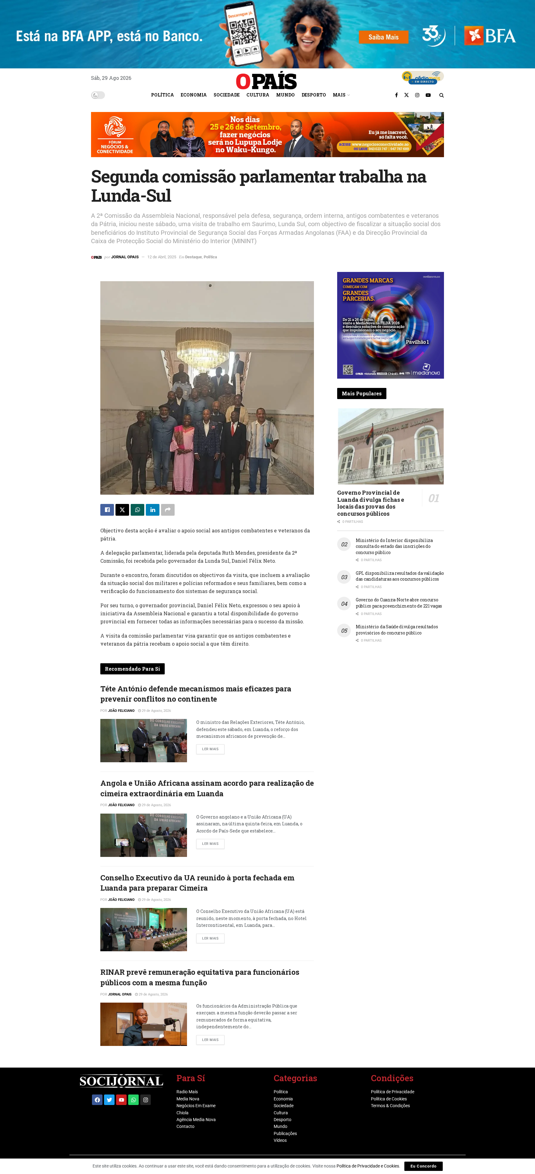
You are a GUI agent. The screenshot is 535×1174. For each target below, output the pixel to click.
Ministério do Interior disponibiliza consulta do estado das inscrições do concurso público (394, 546)
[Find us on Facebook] (396, 95)
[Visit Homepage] (266, 78)
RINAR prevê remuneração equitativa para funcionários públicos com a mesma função (199, 977)
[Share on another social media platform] (168, 510)
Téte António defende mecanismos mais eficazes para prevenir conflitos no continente (195, 694)
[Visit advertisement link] (267, 139)
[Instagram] (145, 1099)
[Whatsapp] (133, 1099)
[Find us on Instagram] (417, 95)
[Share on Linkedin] (152, 510)
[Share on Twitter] (122, 510)
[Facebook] (97, 1099)
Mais (339, 95)
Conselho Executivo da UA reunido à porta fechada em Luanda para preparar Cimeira (197, 883)
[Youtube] (121, 1099)
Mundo (285, 95)
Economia (194, 95)
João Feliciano (121, 711)
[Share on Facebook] (107, 510)
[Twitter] (109, 1099)
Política (162, 95)
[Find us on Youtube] (428, 95)
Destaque (193, 257)
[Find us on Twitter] (406, 95)
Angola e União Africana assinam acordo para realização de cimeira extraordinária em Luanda (207, 788)
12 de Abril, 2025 (161, 257)
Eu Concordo (424, 1166)
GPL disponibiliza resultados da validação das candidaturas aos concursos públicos (400, 576)
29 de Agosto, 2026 (156, 711)
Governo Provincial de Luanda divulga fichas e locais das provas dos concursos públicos (370, 503)
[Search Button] (441, 95)
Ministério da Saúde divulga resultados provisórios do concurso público (397, 630)
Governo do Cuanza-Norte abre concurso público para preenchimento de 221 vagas (399, 603)
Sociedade (227, 95)
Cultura (257, 95)
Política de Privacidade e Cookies (368, 1165)
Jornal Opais (125, 257)
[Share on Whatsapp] (137, 510)
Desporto (314, 95)
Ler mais (213, 747)
